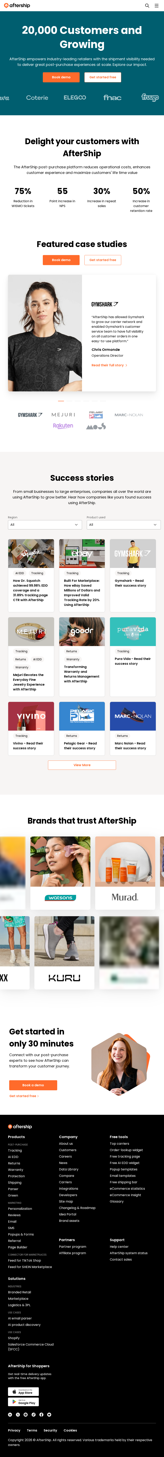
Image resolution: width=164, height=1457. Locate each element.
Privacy (14, 1430)
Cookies (70, 1430)
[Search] (147, 6)
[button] (32, 415)
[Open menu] (156, 5)
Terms (32, 1430)
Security (50, 1430)
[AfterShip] (18, 5)
